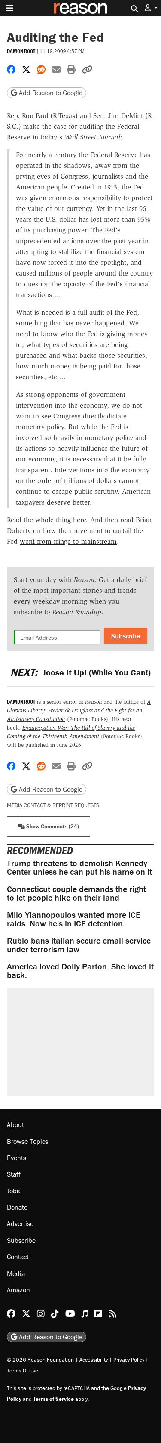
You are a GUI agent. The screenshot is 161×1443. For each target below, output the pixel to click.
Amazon (18, 1289)
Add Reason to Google (49, 92)
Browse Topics (27, 1141)
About (15, 1124)
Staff (14, 1174)
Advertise (20, 1223)
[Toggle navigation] (9, 8)
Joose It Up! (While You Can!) (80, 672)
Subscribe (125, 636)
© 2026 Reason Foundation (40, 1359)
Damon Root (21, 51)
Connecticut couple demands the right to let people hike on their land (76, 893)
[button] (151, 8)
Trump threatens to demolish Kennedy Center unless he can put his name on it (79, 867)
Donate (17, 1207)
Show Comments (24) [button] (52, 826)
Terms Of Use (22, 1370)
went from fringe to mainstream (68, 541)
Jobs (13, 1190)
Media (16, 1273)
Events (16, 1157)
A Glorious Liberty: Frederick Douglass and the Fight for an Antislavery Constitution (79, 710)
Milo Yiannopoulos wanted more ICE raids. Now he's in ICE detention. (73, 919)
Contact (18, 1256)
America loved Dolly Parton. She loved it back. (80, 970)
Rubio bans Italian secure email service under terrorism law (79, 944)
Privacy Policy (128, 1359)
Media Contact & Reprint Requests (53, 805)
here (79, 520)
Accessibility (93, 1359)
